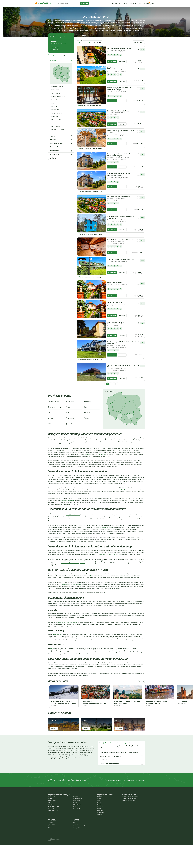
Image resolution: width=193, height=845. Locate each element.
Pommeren (71, 418)
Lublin (86, 407)
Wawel (52, 648)
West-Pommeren (72, 424)
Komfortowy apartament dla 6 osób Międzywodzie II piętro (118, 155)
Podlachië (52, 418)
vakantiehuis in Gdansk (118, 490)
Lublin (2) (54, 103)
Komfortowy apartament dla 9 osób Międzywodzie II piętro (118, 175)
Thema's (125, 3)
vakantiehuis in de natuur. (73, 515)
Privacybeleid (76, 828)
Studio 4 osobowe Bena (117, 283)
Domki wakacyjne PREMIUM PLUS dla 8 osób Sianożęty (121, 343)
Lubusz (52, 412)
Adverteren (51, 824)
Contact (50, 826)
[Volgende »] (117, 384)
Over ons (50, 822)
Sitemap (50, 828)
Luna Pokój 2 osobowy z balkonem (118, 111)
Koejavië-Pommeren (55, 407)
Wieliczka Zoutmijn (58, 634)
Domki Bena (117, 68)
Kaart (65, 55)
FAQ (74, 822)
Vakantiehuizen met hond (129, 798)
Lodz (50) (54, 99)
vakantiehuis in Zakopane (105, 527)
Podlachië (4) (55, 116)
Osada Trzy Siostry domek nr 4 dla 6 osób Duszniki (120, 132)
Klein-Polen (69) (56, 93)
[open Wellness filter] (71, 158)
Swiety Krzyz (52, 800)
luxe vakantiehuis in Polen (124, 576)
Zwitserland (100, 812)
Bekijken (53, 728)
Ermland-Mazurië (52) (57, 86)
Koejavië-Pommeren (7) (58, 96)
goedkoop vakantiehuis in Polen (96, 576)
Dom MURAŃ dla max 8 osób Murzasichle (120, 240)
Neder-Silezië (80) (57, 113)
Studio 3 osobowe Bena (117, 303)
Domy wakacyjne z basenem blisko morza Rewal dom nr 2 (120, 218)
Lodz (69, 407)
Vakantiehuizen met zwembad (130, 796)
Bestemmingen (116, 3)
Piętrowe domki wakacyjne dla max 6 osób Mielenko (121, 367)
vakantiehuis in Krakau (108, 488)
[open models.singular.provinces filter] (71, 60)
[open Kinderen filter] (71, 139)
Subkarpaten (53, 424)
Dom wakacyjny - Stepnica (116, 323)
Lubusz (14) (55, 106)
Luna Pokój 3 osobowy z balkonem (118, 197)
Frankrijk (99, 798)
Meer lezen (136, 30)
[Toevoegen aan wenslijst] (138, 49)
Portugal (99, 814)
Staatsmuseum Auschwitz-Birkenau (67, 622)
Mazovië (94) (55, 109)
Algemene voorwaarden (79, 826)
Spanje (99, 802)
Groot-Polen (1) (56, 89)
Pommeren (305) (56, 119)
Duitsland (75, 442)
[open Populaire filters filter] (71, 147)
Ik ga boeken (112, 61)
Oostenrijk (100, 810)
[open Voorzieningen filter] (71, 154)
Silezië (87, 418)
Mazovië (70, 412)
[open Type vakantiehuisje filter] (71, 143)
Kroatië (99, 808)
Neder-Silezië (89, 412)
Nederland (100, 796)
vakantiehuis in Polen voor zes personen (110, 554)
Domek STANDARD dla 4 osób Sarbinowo (120, 260)
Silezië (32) (55, 123)
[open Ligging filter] (71, 136)
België (99, 804)
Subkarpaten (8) (56, 126)
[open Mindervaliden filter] (71, 151)
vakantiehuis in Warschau (67, 500)
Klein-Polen (88, 401)
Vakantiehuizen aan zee (128, 800)
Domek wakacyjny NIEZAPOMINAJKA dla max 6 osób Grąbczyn (120, 89)
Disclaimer (75, 824)
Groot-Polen (71, 401)
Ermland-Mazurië (54, 401)
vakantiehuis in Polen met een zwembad (70, 584)
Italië (98, 800)
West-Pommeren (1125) (58, 129)
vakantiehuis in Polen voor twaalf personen (73, 563)
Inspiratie (133, 3)
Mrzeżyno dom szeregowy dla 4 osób (119, 49)
